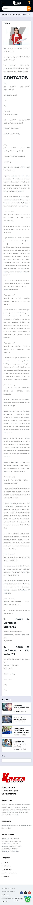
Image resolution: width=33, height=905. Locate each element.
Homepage (5, 14)
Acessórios (7, 866)
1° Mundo (6, 862)
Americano (6, 876)
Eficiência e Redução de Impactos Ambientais (21, 718)
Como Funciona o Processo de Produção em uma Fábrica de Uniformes (21, 730)
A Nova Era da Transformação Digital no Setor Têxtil (21, 707)
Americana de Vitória (10, 873)
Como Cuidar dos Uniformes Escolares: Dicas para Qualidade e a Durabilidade (21, 743)
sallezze (17, 711)
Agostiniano (7, 869)
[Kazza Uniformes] (17, 3)
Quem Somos (16, 14)
